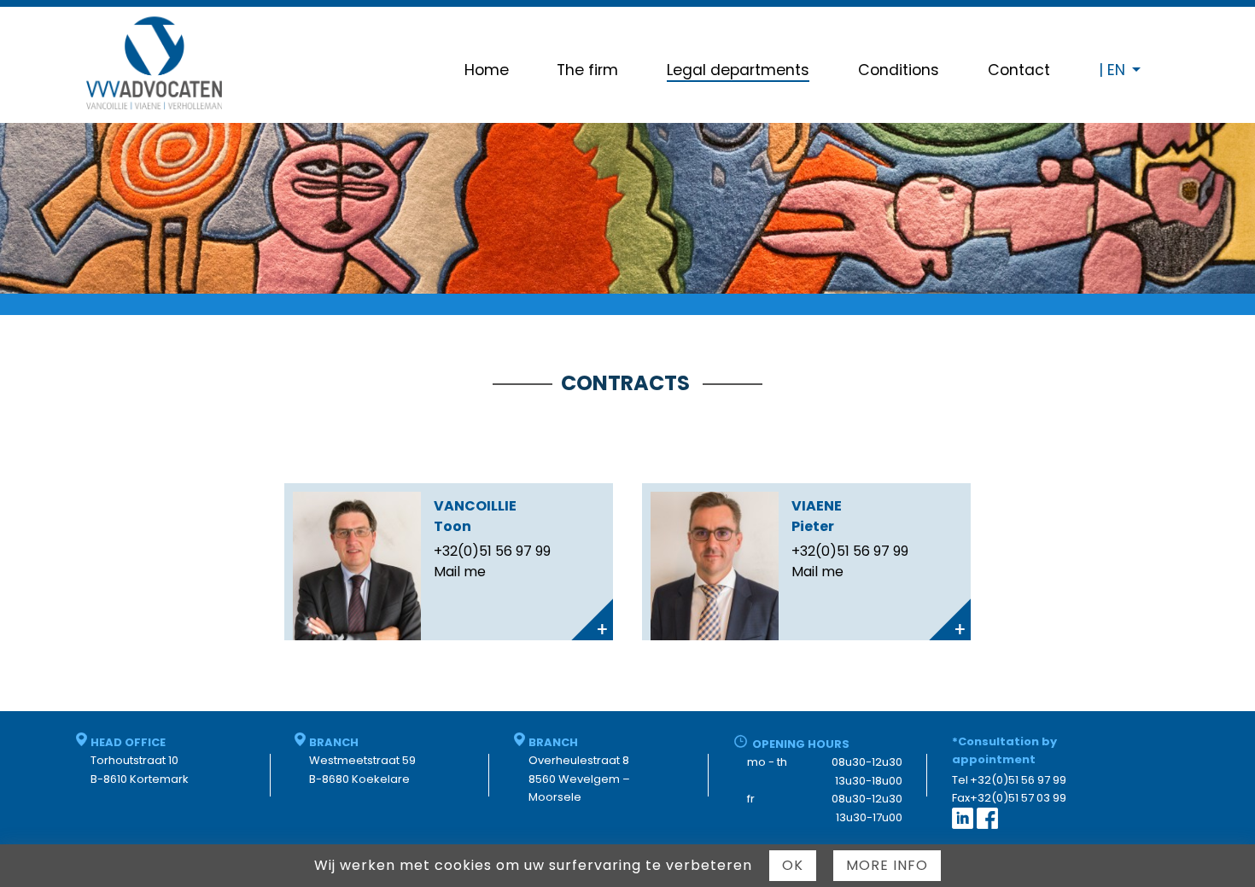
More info (887, 865)
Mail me (460, 571)
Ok (792, 865)
